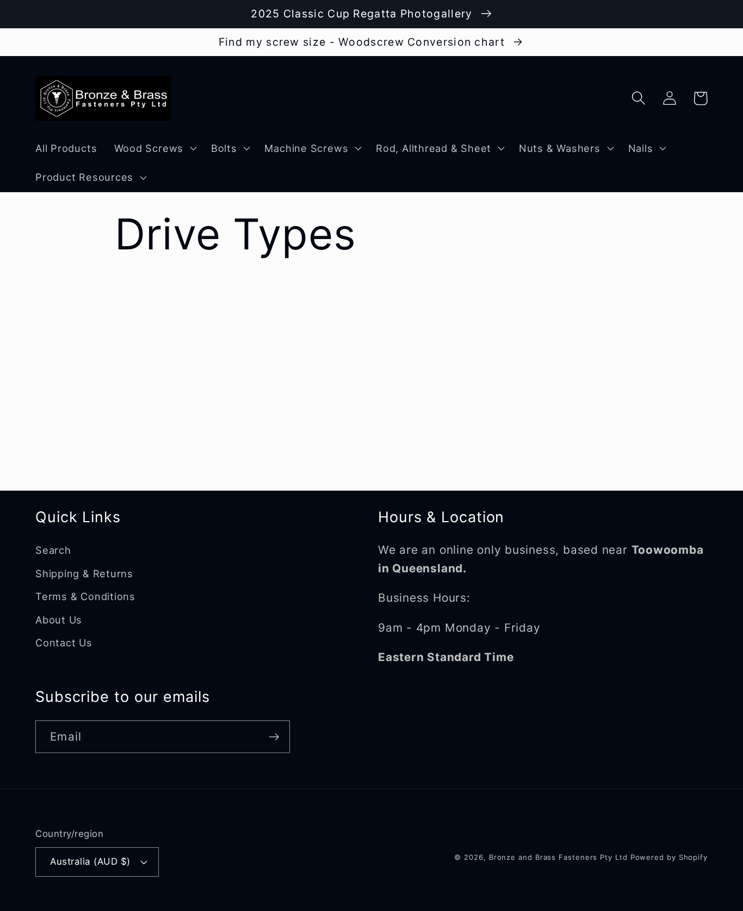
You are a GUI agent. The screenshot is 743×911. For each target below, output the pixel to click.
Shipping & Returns (84, 573)
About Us (58, 620)
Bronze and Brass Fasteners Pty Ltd (558, 857)
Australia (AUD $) (90, 861)
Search (53, 550)
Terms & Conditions (85, 596)
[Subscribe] (273, 737)
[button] (154, 148)
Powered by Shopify (669, 857)
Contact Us (63, 643)
